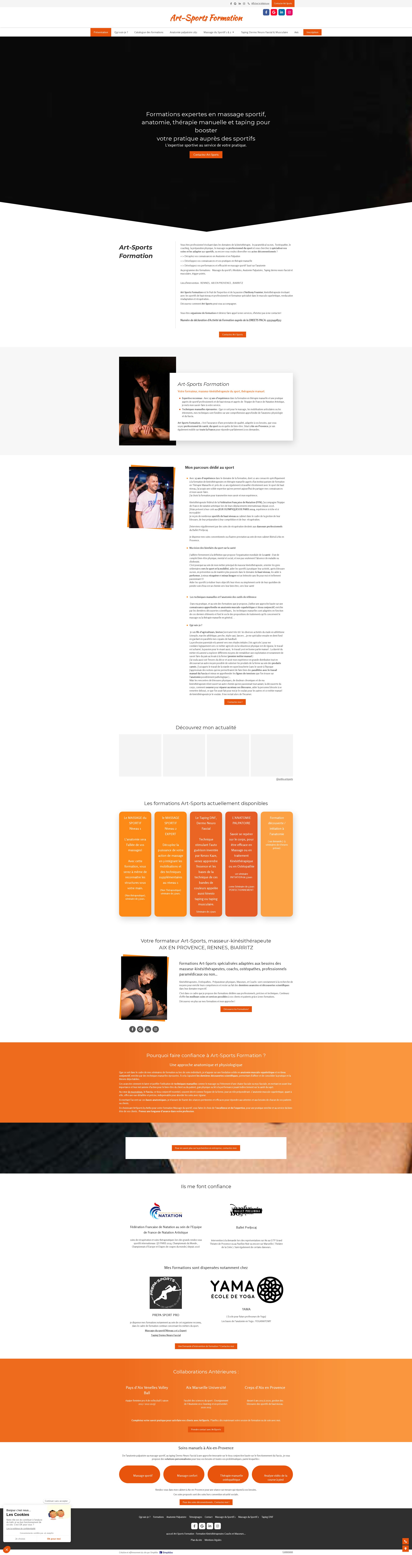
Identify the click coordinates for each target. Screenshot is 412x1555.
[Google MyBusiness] (235, 4)
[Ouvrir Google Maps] (405, 1548)
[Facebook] (231, 4)
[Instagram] (244, 4)
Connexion (288, 1551)
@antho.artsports (284, 779)
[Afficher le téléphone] (405, 1541)
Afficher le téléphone (260, 3)
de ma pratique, (135, 1091)
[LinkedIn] (240, 4)
